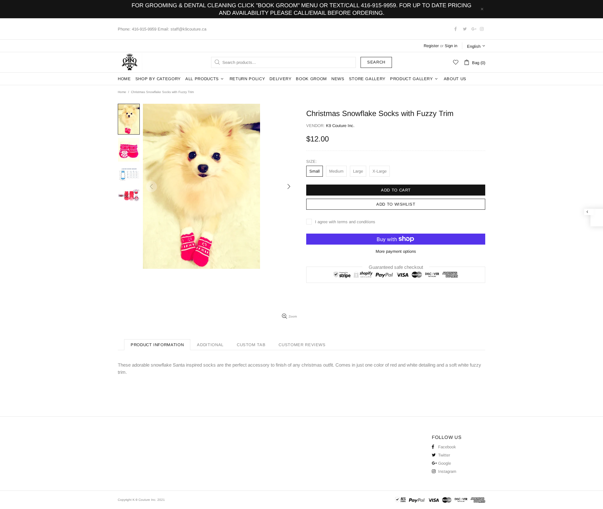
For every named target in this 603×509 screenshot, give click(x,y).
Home (122, 92)
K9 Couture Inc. (130, 62)
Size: (311, 161)
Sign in (451, 45)
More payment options (396, 251)
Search (376, 62)
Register (431, 45)
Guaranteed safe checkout (396, 266)
